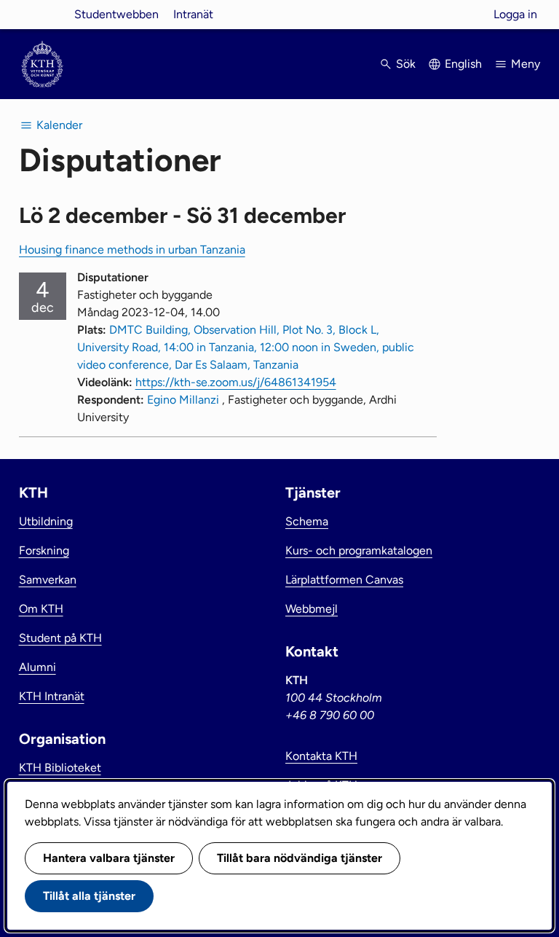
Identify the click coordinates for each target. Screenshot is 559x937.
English (463, 64)
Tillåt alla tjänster (89, 896)
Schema (306, 521)
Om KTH (41, 609)
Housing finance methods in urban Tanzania (132, 249)
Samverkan (47, 580)
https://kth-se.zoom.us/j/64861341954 (235, 382)
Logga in (515, 14)
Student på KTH (60, 638)
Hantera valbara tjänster (109, 858)
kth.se (42, 14)
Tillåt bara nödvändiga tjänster (299, 858)
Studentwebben (116, 14)
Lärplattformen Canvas (344, 580)
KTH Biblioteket (60, 768)
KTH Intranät (51, 696)
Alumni (37, 667)
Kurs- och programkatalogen (358, 550)
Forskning (44, 550)
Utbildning (46, 521)
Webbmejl (311, 609)
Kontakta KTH (321, 756)
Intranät (193, 14)
